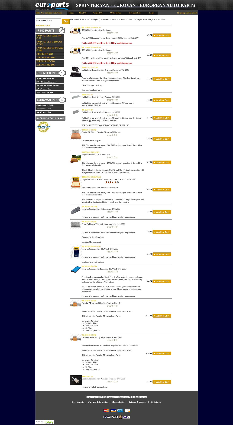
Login (151, 13)
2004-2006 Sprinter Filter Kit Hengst (96, 50)
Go (66, 21)
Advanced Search (43, 25)
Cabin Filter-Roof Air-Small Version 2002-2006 (101, 112)
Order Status (115, 13)
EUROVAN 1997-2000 (45, 61)
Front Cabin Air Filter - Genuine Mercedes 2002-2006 (103, 224)
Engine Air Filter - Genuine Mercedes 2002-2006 (101, 132)
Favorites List (134, 13)
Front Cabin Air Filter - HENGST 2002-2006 (100, 249)
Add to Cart (162, 35)
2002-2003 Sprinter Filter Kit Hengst (96, 30)
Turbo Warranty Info (44, 92)
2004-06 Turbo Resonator (46, 82)
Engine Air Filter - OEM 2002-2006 (96, 155)
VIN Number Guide (43, 109)
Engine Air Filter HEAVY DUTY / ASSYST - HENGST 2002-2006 (108, 179)
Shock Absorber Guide (45, 105)
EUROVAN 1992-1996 (45, 65)
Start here (58, 13)
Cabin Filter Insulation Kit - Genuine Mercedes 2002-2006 (105, 70)
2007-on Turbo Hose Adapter (47, 85)
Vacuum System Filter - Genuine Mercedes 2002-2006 (103, 379)
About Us (83, 13)
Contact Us (98, 13)
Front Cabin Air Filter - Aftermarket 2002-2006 (101, 209)
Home (71, 13)
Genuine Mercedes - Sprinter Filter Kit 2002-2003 (102, 337)
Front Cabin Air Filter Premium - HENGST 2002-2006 (104, 269)
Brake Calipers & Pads (45, 78)
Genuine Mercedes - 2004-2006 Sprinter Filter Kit (102, 303)
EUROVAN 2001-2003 (45, 57)
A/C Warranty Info (43, 89)
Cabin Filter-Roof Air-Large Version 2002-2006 (101, 97)
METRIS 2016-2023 (44, 54)
